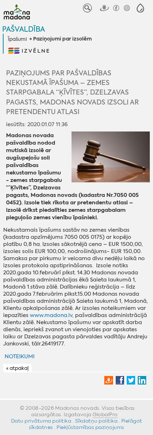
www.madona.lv (51, 315)
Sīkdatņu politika (96, 421)
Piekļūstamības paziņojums (90, 427)
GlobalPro (105, 414)
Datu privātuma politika (41, 421)
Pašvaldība (23, 29)
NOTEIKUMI (20, 356)
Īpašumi (17, 39)
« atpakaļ (17, 368)
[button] (140, 8)
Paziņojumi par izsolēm (62, 39)
